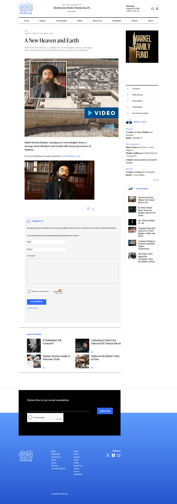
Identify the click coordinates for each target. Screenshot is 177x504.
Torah (26, 21)
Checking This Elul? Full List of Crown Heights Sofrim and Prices (146, 232)
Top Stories (56, 457)
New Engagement (132, 144)
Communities (61, 21)
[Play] (59, 180)
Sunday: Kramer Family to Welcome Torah (56, 357)
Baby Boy (129, 169)
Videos (76, 469)
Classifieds (116, 21)
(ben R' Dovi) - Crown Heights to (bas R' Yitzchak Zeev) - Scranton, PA (142, 151)
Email (29, 250)
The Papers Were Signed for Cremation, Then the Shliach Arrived (146, 257)
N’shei (79, 21)
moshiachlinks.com (71, 156)
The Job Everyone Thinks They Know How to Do (146, 200)
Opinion (42, 21)
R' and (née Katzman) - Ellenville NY (139, 135)
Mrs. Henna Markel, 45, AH (146, 221)
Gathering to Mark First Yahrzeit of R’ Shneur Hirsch (106, 341)
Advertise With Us (58, 469)
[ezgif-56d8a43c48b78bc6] (142, 46)
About (150, 21)
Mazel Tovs (78, 466)
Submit (134, 21)
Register (36, 308)
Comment (31, 256)
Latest (76, 452)
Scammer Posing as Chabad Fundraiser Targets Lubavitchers (146, 245)
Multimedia (55, 454)
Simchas (54, 466)
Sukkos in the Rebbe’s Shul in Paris (105, 357)
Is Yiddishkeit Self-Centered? (52, 341)
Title (29, 242)
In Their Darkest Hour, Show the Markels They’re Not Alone (147, 211)
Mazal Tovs (97, 21)
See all (155, 180)
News (26, 31)
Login (29, 308)
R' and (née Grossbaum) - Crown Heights (140, 173)
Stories (76, 472)
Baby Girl (129, 129)
